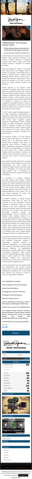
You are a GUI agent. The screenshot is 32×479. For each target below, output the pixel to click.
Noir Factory (16, 383)
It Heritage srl (11, 467)
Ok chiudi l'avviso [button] (23, 475)
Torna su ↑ (15, 333)
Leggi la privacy (16, 477)
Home (5, 354)
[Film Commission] (13, 433)
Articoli (16, 373)
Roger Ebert (6, 455)
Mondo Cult (6, 457)
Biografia (20, 354)
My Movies (6, 452)
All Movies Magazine (16, 367)
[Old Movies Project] (16, 413)
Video (16, 390)
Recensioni (16, 385)
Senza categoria (16, 388)
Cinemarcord (16, 369)
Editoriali (16, 378)
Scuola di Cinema (7, 459)
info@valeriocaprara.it (21, 467)
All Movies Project (16, 364)
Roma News (6, 450)
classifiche (16, 375)
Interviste (16, 380)
